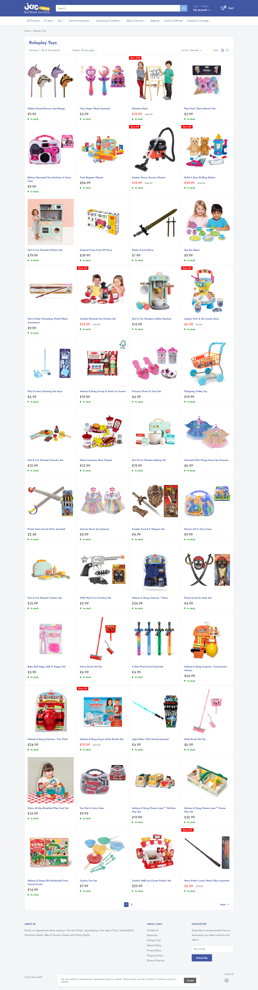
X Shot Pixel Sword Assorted (147, 666)
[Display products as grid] (222, 50)
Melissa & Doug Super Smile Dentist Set (101, 739)
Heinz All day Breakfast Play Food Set (48, 808)
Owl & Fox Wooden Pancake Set (45, 460)
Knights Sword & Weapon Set (148, 529)
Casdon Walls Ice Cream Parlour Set (151, 880)
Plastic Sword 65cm (142, 250)
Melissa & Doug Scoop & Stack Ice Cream (103, 391)
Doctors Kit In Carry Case (198, 529)
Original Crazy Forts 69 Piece (96, 250)
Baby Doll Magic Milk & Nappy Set (47, 666)
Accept (190, 980)
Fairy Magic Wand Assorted (95, 108)
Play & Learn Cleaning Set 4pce (45, 391)
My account (200, 10)
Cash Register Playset (91, 177)
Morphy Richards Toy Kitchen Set (98, 318)
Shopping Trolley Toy (195, 391)
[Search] (183, 8)
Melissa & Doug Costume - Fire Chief (47, 739)
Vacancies (152, 935)
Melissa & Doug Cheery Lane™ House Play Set (205, 810)
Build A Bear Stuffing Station (199, 177)
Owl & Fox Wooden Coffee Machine (151, 318)
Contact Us (152, 930)
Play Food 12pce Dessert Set (200, 108)
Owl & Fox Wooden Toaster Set (45, 598)
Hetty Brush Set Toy (195, 739)
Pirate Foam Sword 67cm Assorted (46, 529)
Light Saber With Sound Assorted (150, 739)
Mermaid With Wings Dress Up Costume (206, 460)
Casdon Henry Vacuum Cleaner (149, 177)
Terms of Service (156, 960)
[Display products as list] (227, 50)
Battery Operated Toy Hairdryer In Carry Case (49, 179)
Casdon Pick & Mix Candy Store (201, 318)
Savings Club (154, 940)
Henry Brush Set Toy (91, 666)
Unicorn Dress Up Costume (94, 529)
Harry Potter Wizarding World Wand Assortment (47, 320)
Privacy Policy (154, 950)
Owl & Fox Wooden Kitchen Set (45, 250)
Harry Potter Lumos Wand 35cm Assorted (206, 880)
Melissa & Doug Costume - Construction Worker (205, 668)
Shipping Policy (155, 955)
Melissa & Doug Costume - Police (150, 598)
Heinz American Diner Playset (96, 460)
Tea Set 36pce (192, 250)
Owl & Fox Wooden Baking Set (149, 460)
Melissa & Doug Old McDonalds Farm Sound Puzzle (48, 882)
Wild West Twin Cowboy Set (95, 598)
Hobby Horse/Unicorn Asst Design (46, 108)
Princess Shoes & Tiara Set (146, 391)
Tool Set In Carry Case (92, 808)
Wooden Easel (140, 108)
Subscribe (202, 958)
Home (27, 30)
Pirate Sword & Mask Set (198, 598)
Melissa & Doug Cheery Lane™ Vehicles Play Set (153, 810)
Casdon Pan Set (88, 880)
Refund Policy (154, 945)
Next (223, 904)
